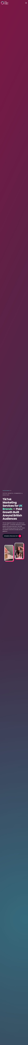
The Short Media (6, 490)
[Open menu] (26, 3)
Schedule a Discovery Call (11, 536)
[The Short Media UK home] (5, 3)
